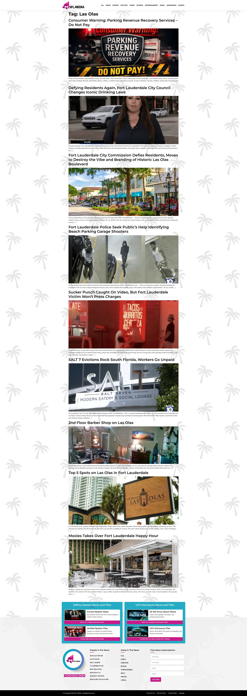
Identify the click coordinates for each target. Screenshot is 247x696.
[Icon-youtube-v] (80, 675)
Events (181, 5)
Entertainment (151, 5)
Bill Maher (95, 662)
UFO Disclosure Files (160, 628)
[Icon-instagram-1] (71, 675)
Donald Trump (96, 656)
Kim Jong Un (95, 672)
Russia (124, 666)
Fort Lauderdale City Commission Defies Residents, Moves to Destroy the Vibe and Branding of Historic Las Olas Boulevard (123, 159)
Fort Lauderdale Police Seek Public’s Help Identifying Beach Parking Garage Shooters (119, 229)
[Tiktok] (77, 675)
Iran (123, 673)
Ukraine (124, 662)
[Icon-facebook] (65, 675)
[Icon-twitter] (68, 675)
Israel (124, 676)
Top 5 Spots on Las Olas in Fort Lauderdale (108, 472)
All (102, 5)
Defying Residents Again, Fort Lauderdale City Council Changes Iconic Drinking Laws (119, 90)
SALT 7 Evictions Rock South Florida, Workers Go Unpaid (121, 359)
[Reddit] (83, 675)
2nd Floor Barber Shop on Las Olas (101, 422)
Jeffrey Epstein (97, 676)
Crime (132, 5)
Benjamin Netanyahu (99, 679)
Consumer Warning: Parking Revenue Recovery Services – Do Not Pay (123, 22)
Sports (116, 5)
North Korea (127, 669)
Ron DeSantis (96, 669)
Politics (124, 5)
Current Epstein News (97, 612)
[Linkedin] (74, 675)
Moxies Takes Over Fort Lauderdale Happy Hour (113, 535)
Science (139, 5)
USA (122, 656)
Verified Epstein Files (97, 628)
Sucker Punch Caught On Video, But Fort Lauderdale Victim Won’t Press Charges (118, 294)
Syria (123, 659)
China (123, 680)
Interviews (171, 5)
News (108, 5)
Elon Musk (94, 659)
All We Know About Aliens (163, 612)
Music (162, 5)
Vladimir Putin (97, 666)
